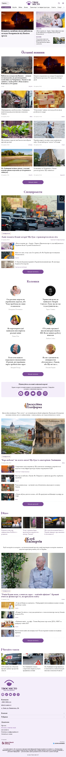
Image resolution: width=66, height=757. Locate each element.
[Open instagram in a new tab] (39, 393)
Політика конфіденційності (9, 732)
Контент (4, 713)
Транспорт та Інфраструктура (40, 7)
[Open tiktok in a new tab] (26, 393)
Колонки (33, 281)
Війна (20, 7)
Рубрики (4, 717)
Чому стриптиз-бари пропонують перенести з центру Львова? (31, 532)
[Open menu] (63, 3)
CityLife (14, 7)
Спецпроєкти (33, 192)
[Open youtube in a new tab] (33, 393)
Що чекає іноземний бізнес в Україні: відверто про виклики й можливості (54, 532)
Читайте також (10, 649)
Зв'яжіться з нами (6, 734)
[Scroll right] (63, 7)
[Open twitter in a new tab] (45, 393)
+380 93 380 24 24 (6, 702)
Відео (5, 513)
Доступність (5, 730)
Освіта (53, 7)
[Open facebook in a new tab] (20, 393)
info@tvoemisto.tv (6, 705)
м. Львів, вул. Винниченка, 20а (10, 708)
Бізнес (26, 7)
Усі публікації (6, 7)
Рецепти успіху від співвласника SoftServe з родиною (9, 532)
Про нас (3, 725)
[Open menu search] (59, 3)
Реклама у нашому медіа (8, 727)
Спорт (60, 7)
